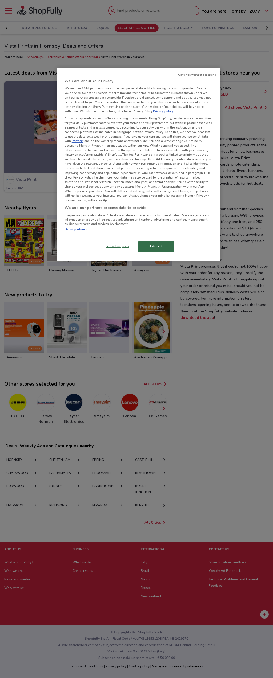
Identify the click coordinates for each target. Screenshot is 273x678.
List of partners (76, 229)
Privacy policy (163, 111)
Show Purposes (117, 246)
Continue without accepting (197, 75)
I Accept (156, 246)
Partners (77, 141)
